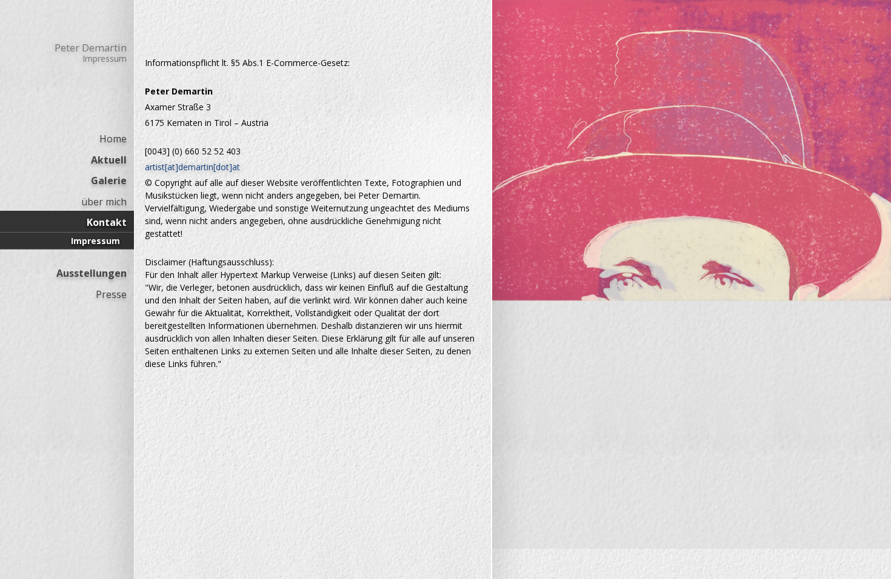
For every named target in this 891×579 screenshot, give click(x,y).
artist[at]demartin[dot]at (192, 167)
